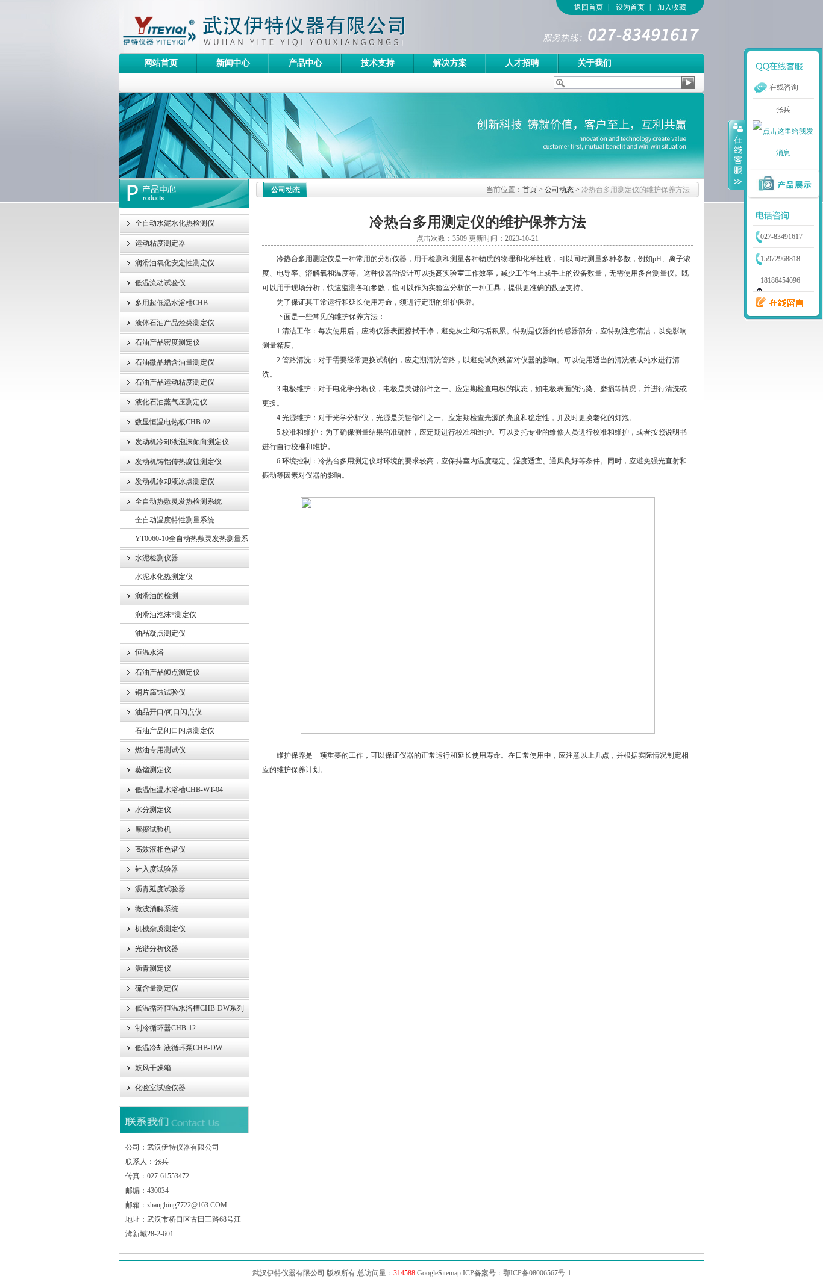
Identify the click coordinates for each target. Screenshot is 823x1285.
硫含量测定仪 (156, 988)
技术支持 (378, 62)
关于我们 (595, 62)
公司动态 (559, 189)
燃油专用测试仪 (160, 750)
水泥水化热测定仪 (164, 576)
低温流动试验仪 (160, 283)
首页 (529, 189)
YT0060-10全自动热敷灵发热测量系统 (191, 541)
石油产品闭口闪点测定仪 (174, 730)
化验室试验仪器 (160, 1087)
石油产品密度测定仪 (167, 342)
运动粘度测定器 (160, 243)
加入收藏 (671, 7)
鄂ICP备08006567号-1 (537, 1273)
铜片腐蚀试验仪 (160, 692)
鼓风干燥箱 (153, 1068)
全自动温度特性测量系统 (174, 520)
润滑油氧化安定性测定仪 (174, 263)
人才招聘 (522, 62)
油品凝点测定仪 (160, 633)
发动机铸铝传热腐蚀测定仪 (178, 461)
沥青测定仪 (153, 968)
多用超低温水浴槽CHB (171, 303)
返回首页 (588, 7)
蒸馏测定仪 (153, 770)
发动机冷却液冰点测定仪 (174, 481)
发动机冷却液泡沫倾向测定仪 (182, 442)
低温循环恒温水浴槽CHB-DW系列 (189, 1008)
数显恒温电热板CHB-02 (172, 422)
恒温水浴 (149, 652)
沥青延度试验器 (160, 889)
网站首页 (161, 62)
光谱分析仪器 (156, 948)
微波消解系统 (156, 909)
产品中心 (305, 62)
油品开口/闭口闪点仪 (168, 712)
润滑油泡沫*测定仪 (165, 614)
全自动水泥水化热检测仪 (174, 223)
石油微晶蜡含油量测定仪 (174, 362)
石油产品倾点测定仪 (167, 672)
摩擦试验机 (153, 829)
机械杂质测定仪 (160, 928)
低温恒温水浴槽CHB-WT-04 (179, 789)
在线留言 (777, 303)
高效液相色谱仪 (160, 849)
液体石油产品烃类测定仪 (174, 322)
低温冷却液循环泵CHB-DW (178, 1048)
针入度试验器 (156, 869)
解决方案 (450, 62)
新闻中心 (233, 62)
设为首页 (630, 7)
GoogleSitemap (439, 1273)
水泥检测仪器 (156, 558)
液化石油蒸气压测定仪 (171, 402)
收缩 (736, 154)
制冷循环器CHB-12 (165, 1028)
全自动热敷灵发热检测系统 (178, 501)
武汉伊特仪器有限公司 (284, 26)
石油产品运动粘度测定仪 (174, 382)
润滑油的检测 (156, 596)
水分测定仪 (153, 809)
